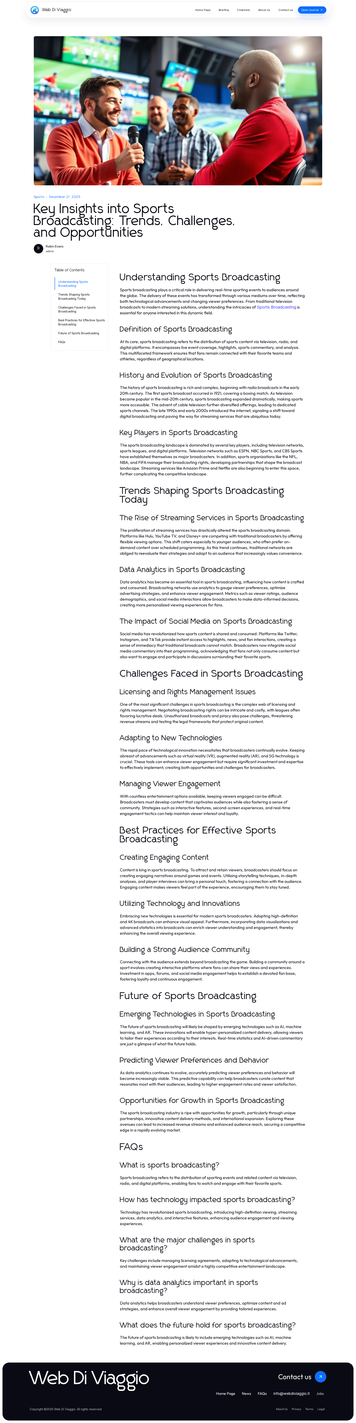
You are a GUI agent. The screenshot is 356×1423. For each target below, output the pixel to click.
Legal (321, 1409)
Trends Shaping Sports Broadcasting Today (74, 296)
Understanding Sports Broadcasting (73, 283)
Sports (39, 196)
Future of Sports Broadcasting (78, 333)
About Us (282, 1409)
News (246, 1393)
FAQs (61, 342)
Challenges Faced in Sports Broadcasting (77, 309)
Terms (309, 1409)
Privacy (296, 1409)
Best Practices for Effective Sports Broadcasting (81, 322)
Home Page (225, 1393)
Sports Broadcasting (276, 307)
